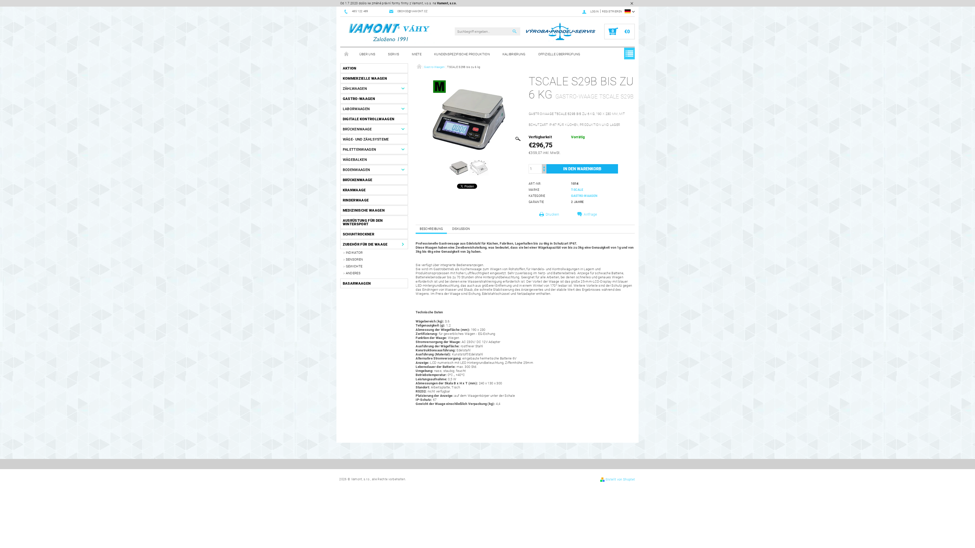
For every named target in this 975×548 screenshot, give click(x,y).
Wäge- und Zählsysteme (366, 139)
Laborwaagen (356, 109)
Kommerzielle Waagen (365, 78)
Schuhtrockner (358, 234)
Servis (393, 54)
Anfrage (590, 214)
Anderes (353, 273)
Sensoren (354, 259)
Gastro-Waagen (359, 99)
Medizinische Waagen (364, 210)
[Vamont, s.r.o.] (390, 33)
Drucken (552, 214)
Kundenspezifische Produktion (462, 54)
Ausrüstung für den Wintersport (363, 222)
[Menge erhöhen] (544, 166)
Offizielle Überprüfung (559, 54)
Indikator (354, 252)
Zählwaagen (355, 89)
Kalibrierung (514, 54)
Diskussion (461, 229)
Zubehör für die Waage (365, 244)
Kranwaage (354, 190)
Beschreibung (431, 229)
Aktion (349, 68)
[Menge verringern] (544, 171)
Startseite (346, 54)
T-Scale (577, 190)
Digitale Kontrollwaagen (368, 119)
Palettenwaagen (359, 149)
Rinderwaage (356, 200)
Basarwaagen (357, 283)
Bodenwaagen (356, 170)
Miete (416, 54)
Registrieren (612, 11)
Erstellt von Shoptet (620, 479)
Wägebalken (355, 160)
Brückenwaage (357, 129)
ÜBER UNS (367, 54)
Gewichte (354, 266)
